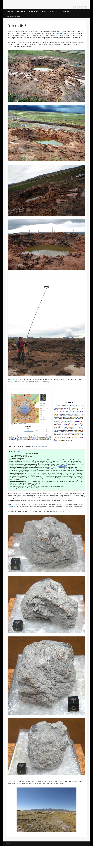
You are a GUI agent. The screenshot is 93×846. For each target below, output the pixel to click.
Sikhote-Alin (60, 33)
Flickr (78, 7)
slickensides (11, 506)
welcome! (10, 11)
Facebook (74, 7)
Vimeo (81, 7)
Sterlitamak (70, 33)
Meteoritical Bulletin (41, 446)
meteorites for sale (13, 16)
